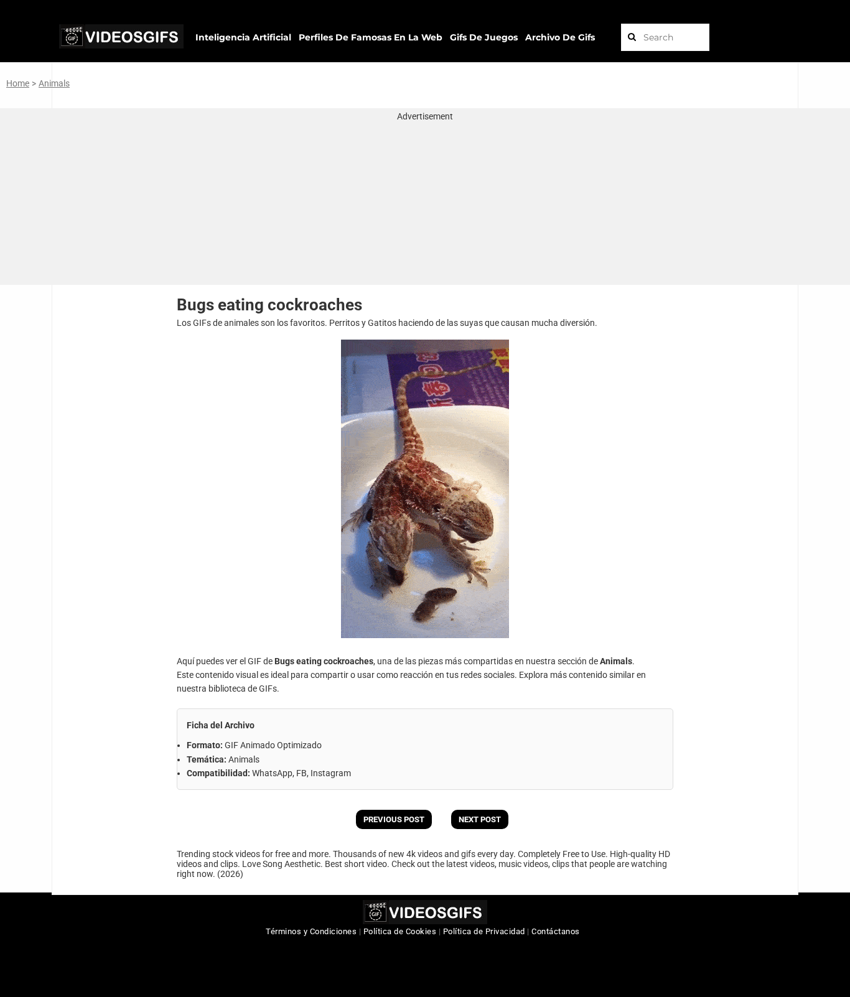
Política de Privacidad (484, 931)
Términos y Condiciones (311, 931)
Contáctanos (555, 931)
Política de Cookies (400, 931)
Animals (54, 83)
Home (17, 83)
